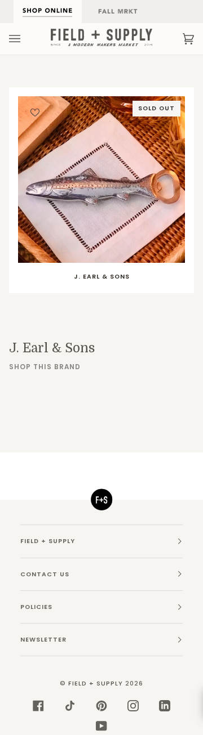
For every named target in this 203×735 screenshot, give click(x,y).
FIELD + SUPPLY (95, 683)
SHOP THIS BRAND (45, 366)
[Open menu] (26, 39)
